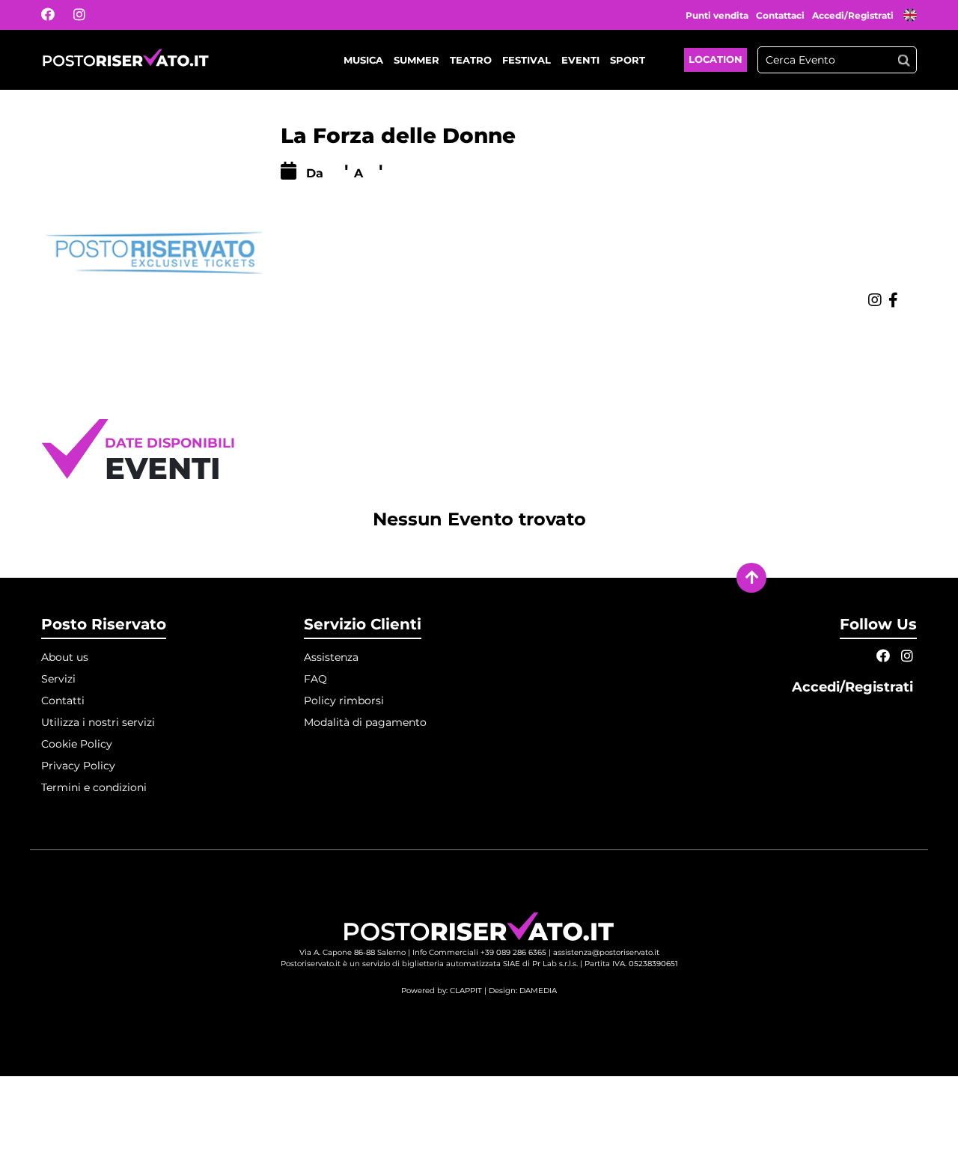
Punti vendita (717, 15)
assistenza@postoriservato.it (606, 952)
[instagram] (88, 15)
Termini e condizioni (94, 787)
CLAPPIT (466, 990)
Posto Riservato (103, 624)
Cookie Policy (76, 744)
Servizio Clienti (362, 624)
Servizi (58, 679)
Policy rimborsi (344, 700)
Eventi (580, 60)
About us (64, 657)
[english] (910, 16)
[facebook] (57, 15)
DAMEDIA (538, 990)
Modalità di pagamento (365, 722)
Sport (627, 60)
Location (715, 59)
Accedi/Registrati (854, 15)
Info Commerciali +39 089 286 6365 (479, 952)
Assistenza (331, 657)
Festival (526, 60)
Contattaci (780, 15)
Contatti (63, 700)
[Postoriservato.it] (125, 60)
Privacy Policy (78, 765)
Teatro (471, 60)
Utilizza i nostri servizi (98, 722)
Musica (363, 60)
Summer (416, 60)
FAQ (315, 679)
